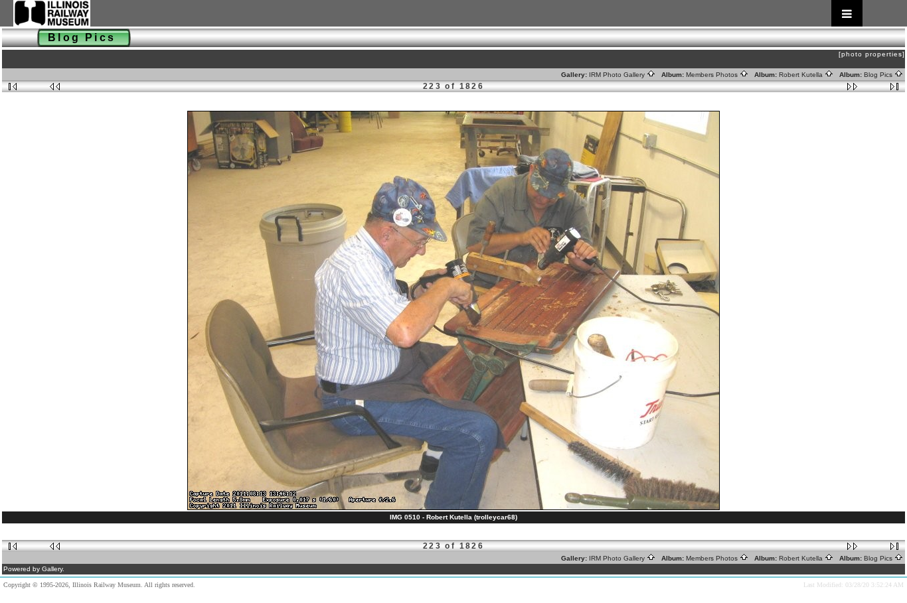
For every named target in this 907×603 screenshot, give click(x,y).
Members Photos (713, 74)
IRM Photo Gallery (618, 74)
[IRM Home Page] (438, 13)
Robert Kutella (802, 74)
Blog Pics (879, 74)
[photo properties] (872, 54)
